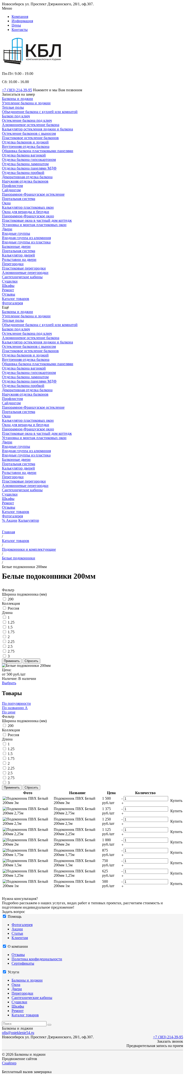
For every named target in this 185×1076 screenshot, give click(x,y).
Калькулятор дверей (18, 255)
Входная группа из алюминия (26, 238)
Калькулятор (28, 520)
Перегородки (13, 477)
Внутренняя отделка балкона (25, 146)
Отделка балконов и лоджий (25, 142)
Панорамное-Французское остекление (33, 194)
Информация (22, 21)
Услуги (13, 972)
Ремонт (8, 503)
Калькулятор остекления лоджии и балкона (37, 129)
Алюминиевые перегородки (25, 273)
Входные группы (16, 233)
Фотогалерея (12, 516)
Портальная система (18, 199)
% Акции (9, 520)
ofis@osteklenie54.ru (18, 1033)
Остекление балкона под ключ (27, 120)
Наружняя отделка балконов (25, 181)
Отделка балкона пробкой (23, 173)
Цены (16, 25)
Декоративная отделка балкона (27, 177)
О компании (18, 946)
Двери (7, 442)
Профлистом (12, 186)
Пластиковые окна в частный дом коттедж (37, 220)
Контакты (20, 30)
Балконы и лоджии (17, 312)
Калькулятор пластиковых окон (28, 207)
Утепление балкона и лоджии (26, 103)
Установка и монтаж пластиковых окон (34, 225)
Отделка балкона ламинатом (25, 164)
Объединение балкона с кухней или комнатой (40, 112)
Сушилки (10, 494)
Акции (17, 929)
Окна (6, 416)
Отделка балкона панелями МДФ (29, 168)
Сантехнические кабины (22, 490)
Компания (20, 16)
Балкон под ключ (16, 116)
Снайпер (9, 1063)
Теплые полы (13, 107)
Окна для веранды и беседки (25, 212)
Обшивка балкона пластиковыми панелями (37, 151)
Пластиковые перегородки (24, 268)
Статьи (17, 933)
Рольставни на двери (19, 259)
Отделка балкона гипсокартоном (29, 159)
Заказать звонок (170, 1041)
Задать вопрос (13, 912)
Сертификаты (23, 963)
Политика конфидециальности (37, 959)
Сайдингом (11, 190)
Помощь (14, 916)
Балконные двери (16, 246)
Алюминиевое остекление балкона (30, 125)
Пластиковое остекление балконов (30, 138)
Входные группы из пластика (26, 242)
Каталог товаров (15, 512)
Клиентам (20, 938)
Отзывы (8, 507)
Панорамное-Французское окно (28, 216)
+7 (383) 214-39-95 (17, 90)
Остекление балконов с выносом (29, 133)
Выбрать (9, 683)
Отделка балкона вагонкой (24, 155)
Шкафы (8, 499)
